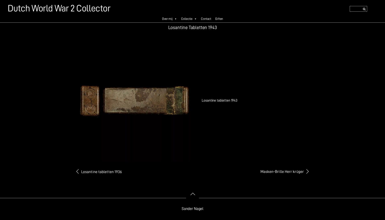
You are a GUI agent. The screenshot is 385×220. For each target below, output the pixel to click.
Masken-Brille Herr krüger (282, 172)
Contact (206, 18)
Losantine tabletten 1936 (101, 172)
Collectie (187, 18)
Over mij (167, 18)
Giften (219, 18)
